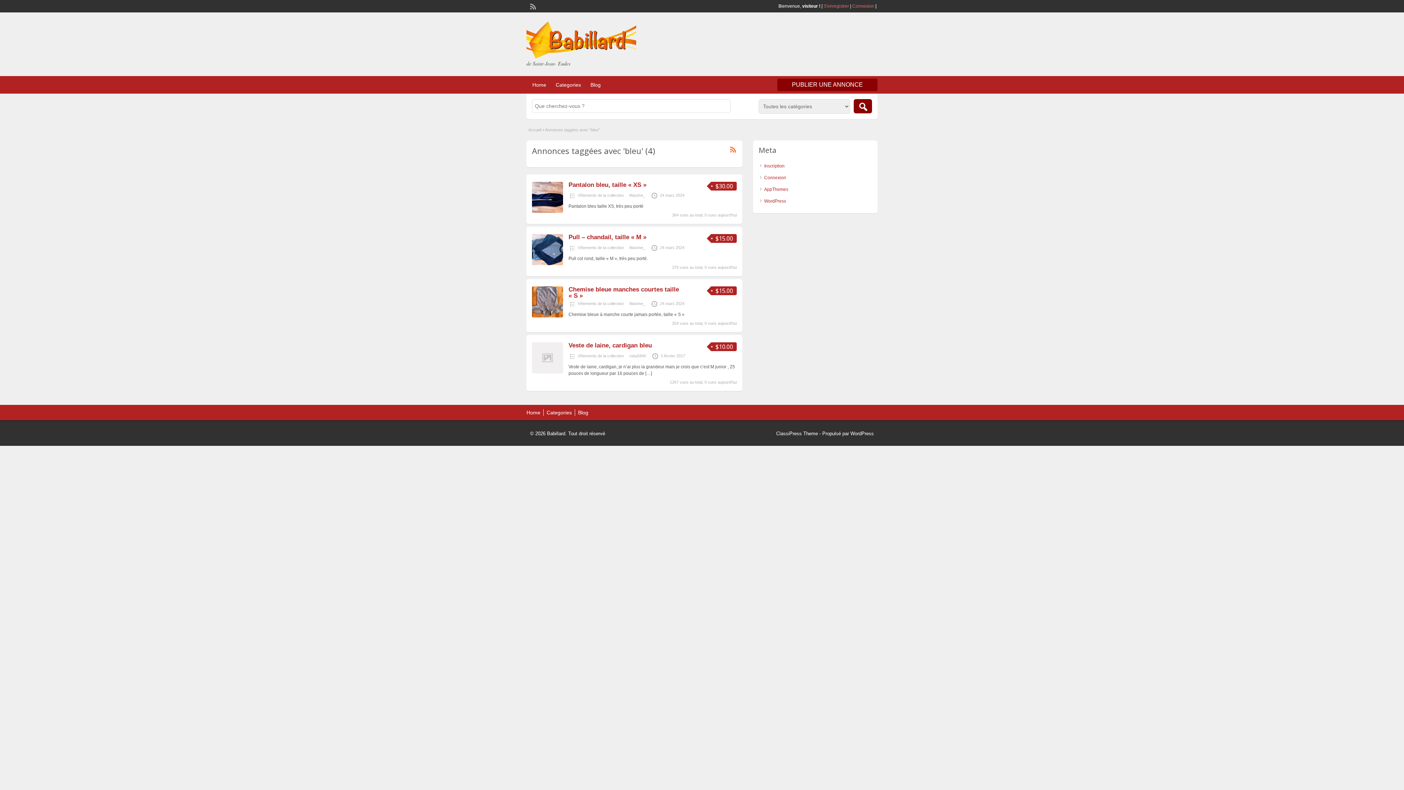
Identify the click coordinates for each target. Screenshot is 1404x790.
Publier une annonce (827, 85)
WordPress (775, 201)
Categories (568, 85)
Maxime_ (637, 195)
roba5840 (637, 356)
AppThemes (776, 189)
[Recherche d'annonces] (863, 106)
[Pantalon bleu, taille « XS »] (547, 211)
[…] (648, 373)
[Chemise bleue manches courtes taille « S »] (547, 316)
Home (539, 85)
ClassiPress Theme (797, 433)
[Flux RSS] (532, 6)
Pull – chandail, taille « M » (607, 237)
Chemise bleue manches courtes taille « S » (624, 292)
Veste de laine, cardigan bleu (610, 345)
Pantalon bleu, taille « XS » (607, 184)
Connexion (863, 6)
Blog (595, 85)
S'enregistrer (836, 6)
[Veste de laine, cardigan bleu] (547, 372)
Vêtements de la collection (601, 195)
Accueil (534, 130)
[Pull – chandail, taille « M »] (547, 263)
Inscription (774, 166)
